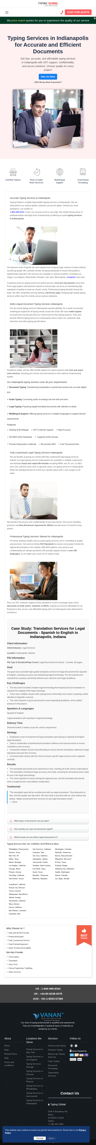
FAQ (6, 1058)
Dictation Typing (55, 1050)
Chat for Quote (78, 12)
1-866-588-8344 (17, 212)
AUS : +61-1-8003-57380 (48, 998)
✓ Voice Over (12, 964)
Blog (6, 1050)
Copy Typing (53, 1061)
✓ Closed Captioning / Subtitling (19, 968)
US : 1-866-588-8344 (47, 988)
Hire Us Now (48, 76)
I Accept (39, 1138)
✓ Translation (11, 961)
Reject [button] (51, 1138)
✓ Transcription (12, 957)
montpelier (71, 277)
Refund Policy (10, 1054)
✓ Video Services (13, 972)
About (7, 1046)
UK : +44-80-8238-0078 (48, 993)
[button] (6, 12)
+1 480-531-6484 (55, 1124)
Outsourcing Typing (57, 1046)
